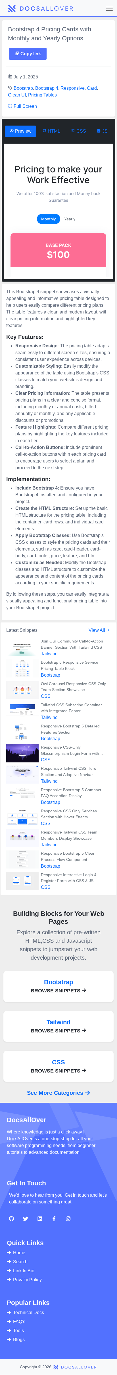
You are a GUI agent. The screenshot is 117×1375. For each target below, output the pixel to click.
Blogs (19, 1339)
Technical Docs (28, 1312)
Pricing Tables (42, 95)
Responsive (72, 88)
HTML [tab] (53, 131)
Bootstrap (23, 88)
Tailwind (49, 653)
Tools (18, 1330)
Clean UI (17, 95)
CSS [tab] (80, 131)
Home (19, 1252)
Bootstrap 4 (46, 88)
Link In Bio (23, 1270)
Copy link (30, 53)
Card (92, 88)
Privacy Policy (27, 1279)
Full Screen (24, 106)
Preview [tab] (23, 131)
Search (20, 1261)
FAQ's (19, 1321)
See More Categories (56, 1093)
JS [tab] (104, 131)
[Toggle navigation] (109, 8)
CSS (46, 696)
